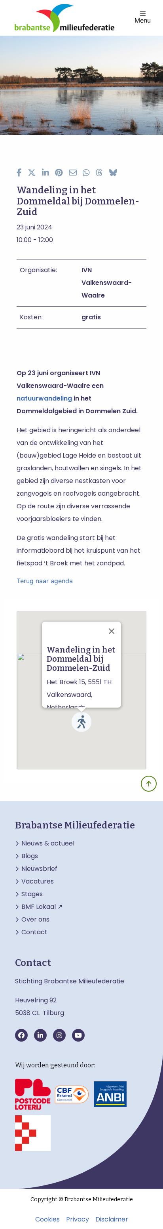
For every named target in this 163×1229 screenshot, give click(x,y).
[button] (81, 722)
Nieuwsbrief (39, 869)
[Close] (111, 631)
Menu (143, 19)
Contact (34, 932)
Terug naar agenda (45, 581)
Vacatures (37, 881)
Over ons (35, 919)
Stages (32, 894)
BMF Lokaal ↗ (42, 907)
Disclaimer (111, 1219)
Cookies (47, 1219)
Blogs (29, 856)
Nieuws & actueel (47, 843)
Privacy (77, 1219)
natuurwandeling (44, 398)
